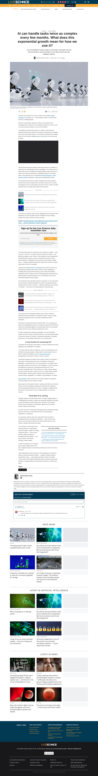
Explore (62, 5)
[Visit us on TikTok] (65, 2)
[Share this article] (19, 111)
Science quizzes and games (73, 727)
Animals (15, 5)
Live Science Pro (80, 9)
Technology (55, 5)
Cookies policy (35, 762)
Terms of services (35, 242)
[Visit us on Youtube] (60, 2)
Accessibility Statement (17, 760)
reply (19, 515)
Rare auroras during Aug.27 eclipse (28, 9)
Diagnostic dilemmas (34, 731)
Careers (12, 765)
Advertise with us (56, 762)
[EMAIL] (21, 478)
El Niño (56, 9)
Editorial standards (36, 765)
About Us (53, 760)
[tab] (19, 507)
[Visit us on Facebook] (54, 2)
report (81, 515)
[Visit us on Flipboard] (63, 2)
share (77, 515)
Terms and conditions (78, 760)
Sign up (81, 494)
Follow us (48, 111)
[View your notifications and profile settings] (85, 2)
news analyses (22, 469)
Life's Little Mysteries (34, 727)
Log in (78, 494)
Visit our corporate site (74, 748)
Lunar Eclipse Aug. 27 (45, 9)
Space (48, 5)
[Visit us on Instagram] (58, 2)
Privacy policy (14, 762)
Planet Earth (41, 5)
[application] (38, 152)
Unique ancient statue (67, 9)
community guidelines (26, 497)
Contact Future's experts (38, 760)
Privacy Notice (22, 243)
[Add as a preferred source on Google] (49, 753)
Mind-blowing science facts (72, 735)
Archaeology (22, 5)
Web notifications (76, 762)
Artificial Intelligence (52, 31)
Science (34, 5)
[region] (49, 504)
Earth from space (33, 729)
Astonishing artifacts (34, 733)
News (63, 58)
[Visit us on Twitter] (56, 2)
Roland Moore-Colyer (43, 58)
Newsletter (56, 111)
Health (28, 5)
